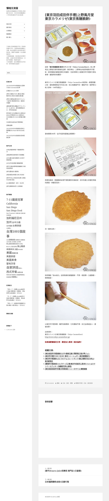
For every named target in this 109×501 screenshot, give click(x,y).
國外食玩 (8, 27)
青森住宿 (8, 275)
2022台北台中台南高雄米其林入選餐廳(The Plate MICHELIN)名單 (15, 130)
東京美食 (90, 383)
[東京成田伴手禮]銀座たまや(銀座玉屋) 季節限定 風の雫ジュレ (67, 353)
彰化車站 (20, 244)
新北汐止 (8, 246)
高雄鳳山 (14, 277)
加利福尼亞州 (14, 218)
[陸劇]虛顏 (9, 125)
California (12, 203)
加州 (9, 222)
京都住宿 (18, 213)
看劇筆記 (8, 34)
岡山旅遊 (9, 244)
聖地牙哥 (10, 263)
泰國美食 (10, 249)
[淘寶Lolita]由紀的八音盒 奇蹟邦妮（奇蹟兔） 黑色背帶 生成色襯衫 (15, 291)
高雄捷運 (8, 277)
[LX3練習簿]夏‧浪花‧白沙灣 (15, 183)
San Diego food (14, 210)
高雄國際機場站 (20, 275)
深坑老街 (20, 249)
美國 (9, 252)
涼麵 (16, 249)
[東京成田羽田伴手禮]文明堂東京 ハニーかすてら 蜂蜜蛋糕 (66, 369)
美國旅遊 (10, 256)
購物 (71, 383)
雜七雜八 (8, 37)
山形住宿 (8, 242)
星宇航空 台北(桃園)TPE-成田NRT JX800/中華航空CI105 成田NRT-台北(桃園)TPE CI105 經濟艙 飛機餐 (16, 116)
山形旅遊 (13, 242)
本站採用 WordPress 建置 (52, 497)
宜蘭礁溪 (17, 240)
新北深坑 (14, 246)
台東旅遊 (17, 225)
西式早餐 (11, 272)
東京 (67, 383)
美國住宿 (15, 253)
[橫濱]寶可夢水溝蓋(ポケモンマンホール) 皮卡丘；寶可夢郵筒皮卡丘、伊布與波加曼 (16, 108)
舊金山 (20, 268)
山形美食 (18, 242)
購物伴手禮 (79, 383)
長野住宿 (20, 272)
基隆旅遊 (12, 240)
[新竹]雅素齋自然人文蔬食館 (14, 186)
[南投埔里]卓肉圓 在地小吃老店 (15, 175)
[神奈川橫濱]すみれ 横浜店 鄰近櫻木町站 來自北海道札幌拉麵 (15, 95)
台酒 (7, 240)
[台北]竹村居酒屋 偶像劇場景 (14, 163)
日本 (64, 383)
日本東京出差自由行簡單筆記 (14, 122)
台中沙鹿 (16, 222)
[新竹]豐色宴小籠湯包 (12, 171)
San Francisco (10, 213)
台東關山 (8, 228)
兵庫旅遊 (8, 215)
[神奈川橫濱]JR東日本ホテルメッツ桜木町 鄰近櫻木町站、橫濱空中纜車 (15, 101)
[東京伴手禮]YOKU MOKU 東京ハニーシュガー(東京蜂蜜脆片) (67, 356)
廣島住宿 (15, 244)
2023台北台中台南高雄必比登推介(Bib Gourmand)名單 (15, 86)
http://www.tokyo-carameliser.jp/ (57, 337)
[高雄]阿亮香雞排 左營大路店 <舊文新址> (15, 304)
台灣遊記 (8, 31)
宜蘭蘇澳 (22, 240)
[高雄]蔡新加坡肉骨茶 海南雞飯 (15, 155)
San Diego (11, 207)
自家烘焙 (12, 267)
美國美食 (11, 260)
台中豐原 (9, 226)
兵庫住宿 (23, 213)
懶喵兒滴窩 (12, 8)
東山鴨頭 (21, 246)
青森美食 (13, 275)
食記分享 (8, 24)
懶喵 (58, 383)
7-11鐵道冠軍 (14, 200)
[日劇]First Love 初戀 (12, 91)
